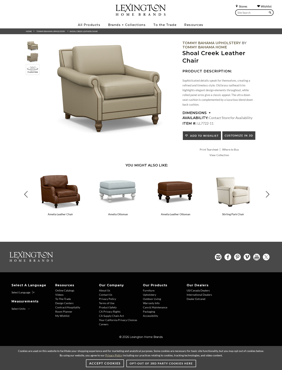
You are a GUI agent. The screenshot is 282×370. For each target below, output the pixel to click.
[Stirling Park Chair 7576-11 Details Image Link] (233, 209)
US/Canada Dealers (198, 290)
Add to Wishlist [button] (203, 135)
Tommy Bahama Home (204, 47)
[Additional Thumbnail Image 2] (32, 57)
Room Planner (63, 311)
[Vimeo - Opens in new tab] (247, 257)
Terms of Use (106, 303)
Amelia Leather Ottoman (175, 214)
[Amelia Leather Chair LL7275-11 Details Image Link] (60, 209)
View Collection (219, 155)
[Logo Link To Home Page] (141, 14)
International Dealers (199, 294)
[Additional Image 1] (109, 89)
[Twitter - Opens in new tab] (266, 257)
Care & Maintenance (155, 307)
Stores (242, 6)
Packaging (149, 311)
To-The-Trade (63, 298)
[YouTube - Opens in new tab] (256, 257)
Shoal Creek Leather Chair (83, 31)
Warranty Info (151, 303)
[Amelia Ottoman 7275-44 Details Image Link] (118, 209)
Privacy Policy (107, 298)
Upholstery (149, 294)
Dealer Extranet (196, 298)
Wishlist (266, 6)
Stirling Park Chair (233, 214)
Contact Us (105, 294)
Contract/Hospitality (67, 307)
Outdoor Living (152, 298)
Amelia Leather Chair (60, 214)
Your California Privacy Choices (118, 320)
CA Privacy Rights (109, 311)
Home (29, 31)
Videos (59, 294)
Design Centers (64, 303)
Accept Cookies (105, 363)
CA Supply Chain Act (111, 315)
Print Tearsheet (209, 149)
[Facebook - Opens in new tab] (227, 257)
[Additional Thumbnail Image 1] (32, 46)
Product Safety (108, 307)
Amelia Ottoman (118, 214)
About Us (104, 290)
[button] (86, 176)
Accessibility (150, 315)
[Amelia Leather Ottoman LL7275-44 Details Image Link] (175, 209)
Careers (103, 324)
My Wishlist (62, 315)
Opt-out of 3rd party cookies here (161, 363)
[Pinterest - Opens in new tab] (237, 257)
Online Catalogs (64, 290)
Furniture (148, 290)
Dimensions (195, 113)
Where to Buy (230, 149)
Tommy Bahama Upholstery (50, 31)
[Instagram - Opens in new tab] (218, 257)
